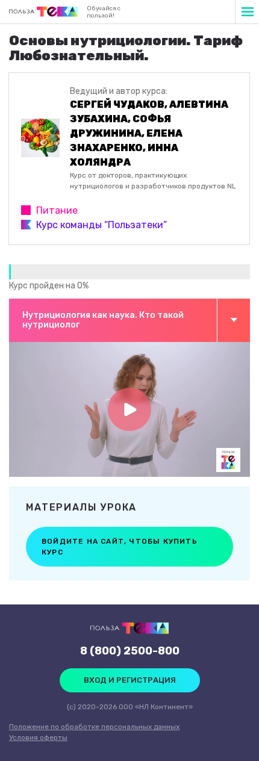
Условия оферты (38, 737)
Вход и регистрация (130, 680)
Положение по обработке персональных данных (94, 726)
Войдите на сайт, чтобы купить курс (120, 546)
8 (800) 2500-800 (129, 650)
